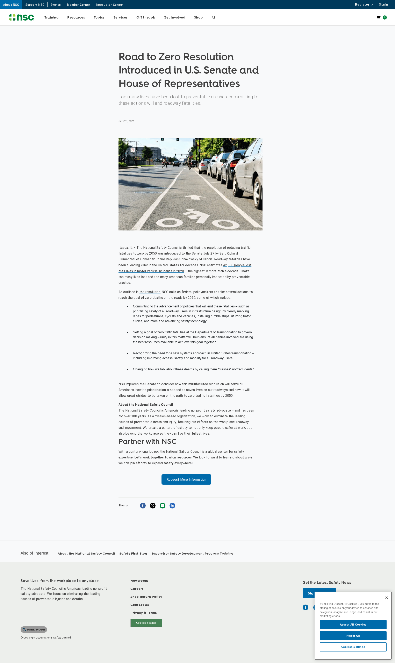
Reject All (353, 635)
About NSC (11, 4)
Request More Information (186, 480)
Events (56, 4)
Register (363, 4)
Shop (198, 17)
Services (120, 17)
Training (51, 17)
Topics (99, 17)
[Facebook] (305, 607)
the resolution (149, 292)
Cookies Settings (146, 622)
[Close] (386, 597)
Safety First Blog (133, 553)
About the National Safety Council (86, 553)
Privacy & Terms (143, 612)
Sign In (383, 4)
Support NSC (34, 4)
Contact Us (139, 604)
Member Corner (78, 4)
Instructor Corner (109, 4)
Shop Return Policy (146, 596)
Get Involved (174, 17)
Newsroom (139, 580)
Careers (136, 588)
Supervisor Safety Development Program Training (192, 553)
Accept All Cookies (353, 624)
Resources (76, 17)
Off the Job (145, 17)
